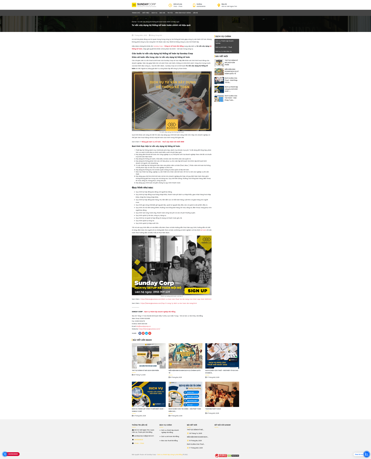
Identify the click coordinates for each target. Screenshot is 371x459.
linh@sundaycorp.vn (143, 326)
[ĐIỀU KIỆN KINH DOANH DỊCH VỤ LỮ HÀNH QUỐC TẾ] (219, 71)
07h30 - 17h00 (139, 443)
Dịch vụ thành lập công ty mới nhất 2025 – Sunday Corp (148, 410)
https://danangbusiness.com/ (149, 329)
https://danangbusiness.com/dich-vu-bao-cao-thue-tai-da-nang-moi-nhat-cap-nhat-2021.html (176, 299)
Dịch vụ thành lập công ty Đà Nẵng (169, 454)
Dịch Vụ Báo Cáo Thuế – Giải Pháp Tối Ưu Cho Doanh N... (221, 372)
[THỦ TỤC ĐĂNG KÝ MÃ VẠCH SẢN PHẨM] (219, 62)
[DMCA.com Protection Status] (233, 455)
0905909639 (138, 440)
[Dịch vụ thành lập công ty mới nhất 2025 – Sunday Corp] (219, 89)
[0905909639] (5, 454)
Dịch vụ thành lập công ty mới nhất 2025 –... (231, 89)
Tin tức (170, 13)
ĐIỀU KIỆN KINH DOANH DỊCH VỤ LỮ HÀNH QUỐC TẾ (231, 71)
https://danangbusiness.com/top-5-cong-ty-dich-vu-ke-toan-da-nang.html (169, 303)
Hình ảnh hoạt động (183, 13)
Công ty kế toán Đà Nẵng (174, 46)
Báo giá (162, 13)
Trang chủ (136, 13)
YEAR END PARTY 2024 (213, 409)
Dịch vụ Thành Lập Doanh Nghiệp (224, 42)
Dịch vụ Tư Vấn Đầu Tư (223, 51)
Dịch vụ (154, 13)
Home (134, 22)
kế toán (203, 230)
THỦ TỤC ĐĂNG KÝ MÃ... (195, 430)
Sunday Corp (158, 46)
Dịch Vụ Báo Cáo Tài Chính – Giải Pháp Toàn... (231, 98)
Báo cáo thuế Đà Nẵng (169, 440)
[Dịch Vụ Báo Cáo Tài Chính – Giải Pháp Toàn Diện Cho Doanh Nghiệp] (219, 98)
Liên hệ (195, 13)
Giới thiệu (145, 13)
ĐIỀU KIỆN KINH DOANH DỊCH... (197, 437)
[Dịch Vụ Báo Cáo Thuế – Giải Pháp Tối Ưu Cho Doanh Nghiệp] (219, 80)
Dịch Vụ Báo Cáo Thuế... (196, 444)
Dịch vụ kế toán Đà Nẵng (170, 436)
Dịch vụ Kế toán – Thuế (223, 47)
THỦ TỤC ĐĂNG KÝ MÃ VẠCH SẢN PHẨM (231, 63)
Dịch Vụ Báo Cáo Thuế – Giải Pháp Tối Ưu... (231, 80)
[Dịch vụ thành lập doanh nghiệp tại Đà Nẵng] (144, 5)
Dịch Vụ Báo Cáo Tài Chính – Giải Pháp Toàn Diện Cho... (185, 410)
